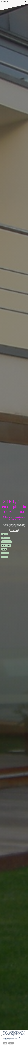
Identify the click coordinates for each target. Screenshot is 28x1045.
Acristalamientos (5, 538)
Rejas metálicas (5, 553)
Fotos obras (4, 556)
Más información (7, 1039)
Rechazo (11, 1043)
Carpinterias (4, 534)
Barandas (4, 549)
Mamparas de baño (6, 545)
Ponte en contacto (14, 530)
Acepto (5, 1043)
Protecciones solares (6, 541)
